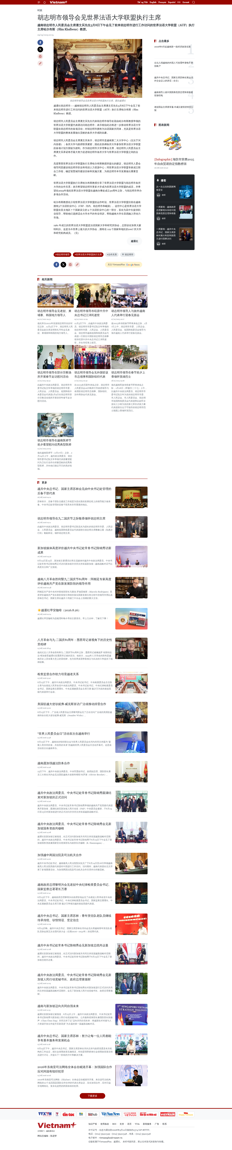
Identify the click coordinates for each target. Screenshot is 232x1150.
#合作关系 (112, 254)
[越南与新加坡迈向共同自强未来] (131, 1014)
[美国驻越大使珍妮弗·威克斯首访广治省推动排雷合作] (131, 712)
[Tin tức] (68, 1114)
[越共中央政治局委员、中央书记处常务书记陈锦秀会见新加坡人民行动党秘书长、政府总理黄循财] (131, 983)
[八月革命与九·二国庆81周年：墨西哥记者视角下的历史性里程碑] (131, 648)
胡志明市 (129, 254)
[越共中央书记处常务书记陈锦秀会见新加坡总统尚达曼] (131, 954)
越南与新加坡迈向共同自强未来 (58, 1006)
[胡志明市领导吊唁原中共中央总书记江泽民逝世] (92, 296)
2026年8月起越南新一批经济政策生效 (172, 46)
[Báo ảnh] (168, 1114)
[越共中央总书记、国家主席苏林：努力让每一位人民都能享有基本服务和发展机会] (131, 1044)
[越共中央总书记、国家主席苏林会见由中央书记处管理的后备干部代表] (131, 497)
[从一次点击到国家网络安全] (186, 192)
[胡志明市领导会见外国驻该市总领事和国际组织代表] (92, 357)
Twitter (40, 49)
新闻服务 (147, 1124)
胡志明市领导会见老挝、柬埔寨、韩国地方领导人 (54, 313)
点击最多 (164, 41)
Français (162, 2)
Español (171, 2)
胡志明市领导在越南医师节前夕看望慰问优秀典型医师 (54, 442)
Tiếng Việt (142, 2)
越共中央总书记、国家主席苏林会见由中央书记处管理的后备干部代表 (74, 491)
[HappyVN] (186, 1114)
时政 (39, 10)
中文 (179, 2)
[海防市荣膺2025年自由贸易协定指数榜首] (174, 142)
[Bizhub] (92, 1114)
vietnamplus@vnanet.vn (110, 1137)
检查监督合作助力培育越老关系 (58, 674)
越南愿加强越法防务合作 (53, 763)
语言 (129, 1124)
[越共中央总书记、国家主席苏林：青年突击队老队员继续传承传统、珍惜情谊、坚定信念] (131, 924)
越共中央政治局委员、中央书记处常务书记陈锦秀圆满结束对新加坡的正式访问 (74, 795)
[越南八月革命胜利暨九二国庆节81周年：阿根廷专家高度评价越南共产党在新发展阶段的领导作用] (131, 587)
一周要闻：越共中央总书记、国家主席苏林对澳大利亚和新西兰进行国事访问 (166, 234)
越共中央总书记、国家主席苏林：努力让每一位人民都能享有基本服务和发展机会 (74, 1038)
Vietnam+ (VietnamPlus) (59, 2)
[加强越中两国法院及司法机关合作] (131, 863)
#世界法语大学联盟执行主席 (88, 254)
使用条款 (104, 1124)
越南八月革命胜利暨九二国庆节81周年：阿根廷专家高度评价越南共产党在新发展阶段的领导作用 (74, 581)
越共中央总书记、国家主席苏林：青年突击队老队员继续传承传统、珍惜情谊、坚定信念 (74, 918)
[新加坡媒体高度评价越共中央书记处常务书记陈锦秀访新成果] (131, 556)
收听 (164, 195)
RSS (114, 1124)
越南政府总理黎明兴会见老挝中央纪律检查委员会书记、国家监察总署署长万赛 (74, 887)
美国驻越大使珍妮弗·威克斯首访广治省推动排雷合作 (71, 704)
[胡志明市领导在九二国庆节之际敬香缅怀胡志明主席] (131, 527)
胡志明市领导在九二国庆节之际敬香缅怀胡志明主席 (71, 518)
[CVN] (130, 1114)
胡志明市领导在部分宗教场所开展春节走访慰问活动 (54, 374)
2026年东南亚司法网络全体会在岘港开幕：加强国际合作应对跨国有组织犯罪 (74, 1069)
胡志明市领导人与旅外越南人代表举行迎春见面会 (128, 313)
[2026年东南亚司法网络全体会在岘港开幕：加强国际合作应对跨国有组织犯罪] (131, 1075)
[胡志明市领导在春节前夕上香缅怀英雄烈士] (129, 357)
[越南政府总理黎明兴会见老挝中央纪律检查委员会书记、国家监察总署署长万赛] (131, 893)
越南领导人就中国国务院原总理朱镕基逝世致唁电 (173, 94)
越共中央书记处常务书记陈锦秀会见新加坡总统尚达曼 (72, 945)
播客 (163, 180)
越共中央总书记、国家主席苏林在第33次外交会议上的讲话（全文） (173, 79)
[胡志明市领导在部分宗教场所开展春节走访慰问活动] (55, 357)
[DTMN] (148, 1114)
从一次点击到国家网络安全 (166, 188)
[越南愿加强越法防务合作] (131, 771)
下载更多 (92, 1095)
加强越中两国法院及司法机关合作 (59, 855)
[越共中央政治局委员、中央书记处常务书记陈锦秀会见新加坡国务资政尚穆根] (131, 832)
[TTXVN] (45, 1114)
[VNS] (111, 1114)
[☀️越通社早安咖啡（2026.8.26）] (131, 618)
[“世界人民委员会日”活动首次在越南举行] (131, 742)
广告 (157, 1124)
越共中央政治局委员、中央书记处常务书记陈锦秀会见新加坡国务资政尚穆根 (74, 826)
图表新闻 (164, 124)
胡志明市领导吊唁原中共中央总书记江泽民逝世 (91, 313)
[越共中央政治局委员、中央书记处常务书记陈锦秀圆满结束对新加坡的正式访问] (131, 801)
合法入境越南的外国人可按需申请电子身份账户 (173, 64)
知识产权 (92, 1124)
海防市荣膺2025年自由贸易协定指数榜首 (174, 161)
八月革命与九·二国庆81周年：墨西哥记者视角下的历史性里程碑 (74, 642)
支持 (122, 1124)
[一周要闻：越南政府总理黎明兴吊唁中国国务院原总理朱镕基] (186, 212)
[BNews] (81, 1114)
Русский (186, 2)
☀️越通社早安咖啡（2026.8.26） (59, 610)
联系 (164, 1124)
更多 (44, 482)
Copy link (40, 63)
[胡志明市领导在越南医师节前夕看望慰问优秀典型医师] (55, 425)
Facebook (40, 42)
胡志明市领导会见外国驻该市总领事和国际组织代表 (91, 374)
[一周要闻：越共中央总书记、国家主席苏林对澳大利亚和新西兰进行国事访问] (186, 234)
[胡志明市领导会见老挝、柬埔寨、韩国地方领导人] (55, 296)
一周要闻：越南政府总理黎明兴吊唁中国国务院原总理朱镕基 (166, 210)
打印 (40, 56)
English (153, 2)
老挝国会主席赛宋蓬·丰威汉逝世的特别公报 (173, 108)
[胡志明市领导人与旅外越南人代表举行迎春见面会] (129, 296)
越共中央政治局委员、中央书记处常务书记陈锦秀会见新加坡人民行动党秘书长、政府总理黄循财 (74, 977)
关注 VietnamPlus (116, 264)
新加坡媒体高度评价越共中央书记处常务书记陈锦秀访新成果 (74, 550)
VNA (137, 1124)
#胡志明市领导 (62, 254)
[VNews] (57, 1114)
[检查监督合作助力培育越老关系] (131, 682)
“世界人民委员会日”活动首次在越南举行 (63, 733)
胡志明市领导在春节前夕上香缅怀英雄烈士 (128, 374)
